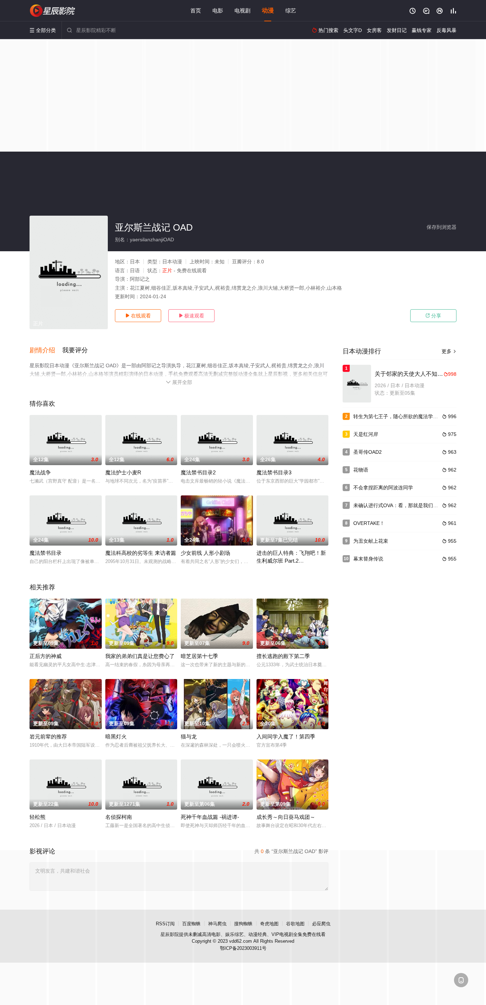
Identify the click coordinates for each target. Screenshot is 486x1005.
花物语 (360, 470)
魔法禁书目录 (46, 553)
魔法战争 (40, 472)
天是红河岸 (365, 434)
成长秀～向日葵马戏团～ (286, 817)
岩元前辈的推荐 (48, 736)
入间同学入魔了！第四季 (286, 736)
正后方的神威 (46, 656)
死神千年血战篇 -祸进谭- (210, 817)
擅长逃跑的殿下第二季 (283, 656)
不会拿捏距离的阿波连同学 (383, 487)
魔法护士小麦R (123, 472)
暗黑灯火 (116, 736)
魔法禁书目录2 (198, 472)
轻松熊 (38, 817)
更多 (449, 351)
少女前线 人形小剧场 (205, 553)
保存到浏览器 (441, 227)
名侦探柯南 (118, 817)
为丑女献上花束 (370, 541)
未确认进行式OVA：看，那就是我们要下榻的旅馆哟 (410, 505)
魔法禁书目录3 (274, 472)
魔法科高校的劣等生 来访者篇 (140, 553)
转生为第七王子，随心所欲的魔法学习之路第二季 (408, 416)
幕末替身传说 (368, 559)
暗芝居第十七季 (199, 656)
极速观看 (191, 316)
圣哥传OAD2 (367, 452)
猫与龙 (189, 736)
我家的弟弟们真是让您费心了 (140, 656)
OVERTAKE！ (369, 523)
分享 (433, 316)
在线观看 (138, 316)
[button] (46, 350)
